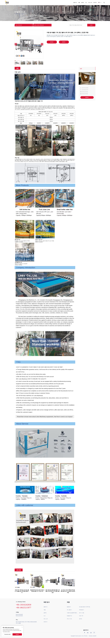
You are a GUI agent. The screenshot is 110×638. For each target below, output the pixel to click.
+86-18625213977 (23, 607)
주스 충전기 (69, 609)
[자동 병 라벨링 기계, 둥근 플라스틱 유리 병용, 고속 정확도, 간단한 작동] (29, 44)
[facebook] (84, 632)
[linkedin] (88, 632)
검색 (91, 25)
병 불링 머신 (69, 615)
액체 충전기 (81, 609)
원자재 (80, 618)
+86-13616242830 (23, 605)
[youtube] (91, 632)
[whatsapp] (94, 632)
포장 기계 (25, 14)
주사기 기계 (69, 618)
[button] (16, 44)
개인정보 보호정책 (92, 635)
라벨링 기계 (30, 14)
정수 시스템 (81, 612)
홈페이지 (75, 2)
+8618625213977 (85, 89)
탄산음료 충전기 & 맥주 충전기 (85, 606)
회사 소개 (90, 2)
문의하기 (95, 2)
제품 (79, 2)
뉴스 (86, 2)
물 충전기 (69, 606)
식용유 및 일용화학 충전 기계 (72, 612)
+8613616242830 (85, 87)
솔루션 (82, 2)
